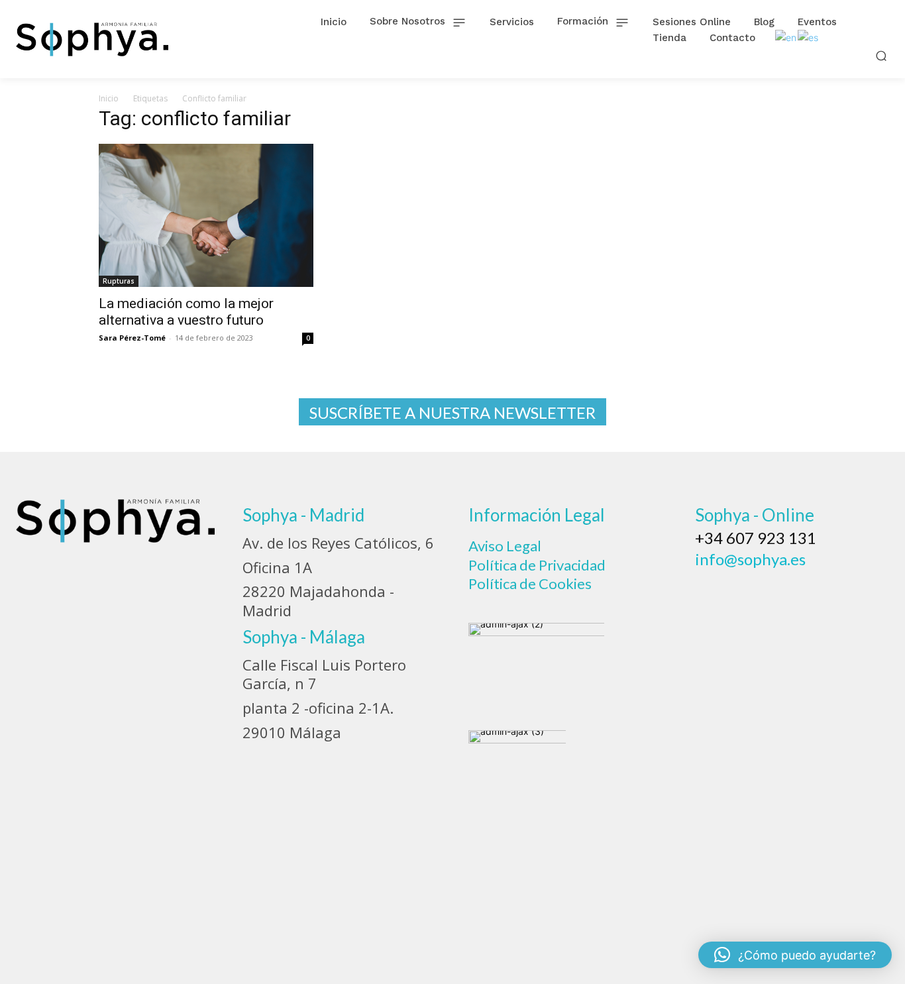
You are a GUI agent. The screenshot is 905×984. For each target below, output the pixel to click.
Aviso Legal (504, 546)
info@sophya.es (750, 559)
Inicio (109, 98)
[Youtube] (852, 590)
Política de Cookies (530, 583)
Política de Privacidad (537, 565)
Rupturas (118, 281)
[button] (881, 55)
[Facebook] (709, 590)
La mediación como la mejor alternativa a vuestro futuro (186, 312)
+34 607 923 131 (755, 537)
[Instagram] (745, 590)
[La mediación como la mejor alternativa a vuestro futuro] (206, 215)
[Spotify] (816, 590)
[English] (786, 36)
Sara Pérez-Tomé (132, 338)
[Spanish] (809, 36)
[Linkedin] (781, 590)
